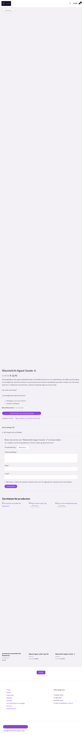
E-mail (7, 474)
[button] (70, 3)
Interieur (10, 418)
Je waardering (10, 447)
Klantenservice (11, 708)
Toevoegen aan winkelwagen (22, 413)
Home (8, 690)
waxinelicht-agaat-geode (33, 418)
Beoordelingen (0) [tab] (8, 427)
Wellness (9, 698)
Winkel (8, 692)
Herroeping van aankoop (15, 727)
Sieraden (9, 700)
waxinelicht (21, 418)
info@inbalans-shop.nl (65, 703)
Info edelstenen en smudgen (15, 703)
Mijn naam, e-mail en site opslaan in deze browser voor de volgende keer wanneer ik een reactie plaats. (39, 482)
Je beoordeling (10, 452)
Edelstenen (10, 695)
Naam (6, 465)
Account (9, 706)
